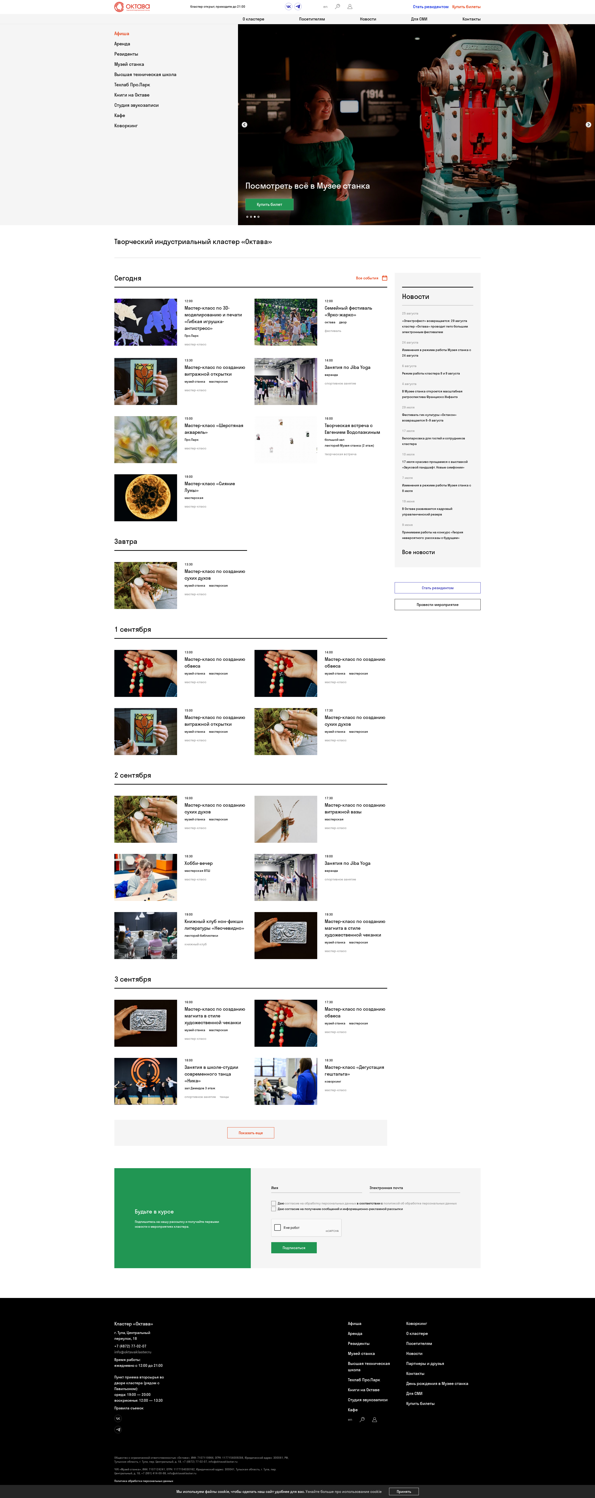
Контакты (472, 19)
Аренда (122, 44)
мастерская (218, 381)
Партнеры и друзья (425, 1363)
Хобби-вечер (199, 863)
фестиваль (333, 331)
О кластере (253, 19)
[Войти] (350, 6)
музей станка (195, 381)
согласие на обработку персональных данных (320, 1203)
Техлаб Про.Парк (132, 84)
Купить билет (269, 204)
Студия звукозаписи (136, 105)
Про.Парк (192, 336)
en (325, 6)
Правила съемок (129, 1408)
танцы (224, 1097)
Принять (404, 1491)
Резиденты (126, 54)
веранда (331, 375)
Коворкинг (126, 125)
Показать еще (251, 1132)
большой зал (334, 440)
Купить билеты (466, 6)
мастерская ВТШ (197, 871)
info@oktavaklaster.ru (132, 1352)
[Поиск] (337, 6)
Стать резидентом (431, 6)
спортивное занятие (340, 383)
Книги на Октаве (131, 95)
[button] (244, 124)
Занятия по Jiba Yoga (347, 367)
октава (330, 322)
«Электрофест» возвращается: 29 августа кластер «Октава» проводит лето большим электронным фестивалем (435, 326)
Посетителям (312, 19)
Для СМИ (419, 19)
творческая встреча (341, 454)
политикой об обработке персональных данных (420, 1203)
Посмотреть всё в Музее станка (307, 185)
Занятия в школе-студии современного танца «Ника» (211, 1073)
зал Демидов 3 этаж (200, 1088)
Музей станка (129, 64)
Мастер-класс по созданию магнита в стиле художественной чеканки (355, 928)
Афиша (121, 33)
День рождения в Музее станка (437, 1383)
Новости (368, 19)
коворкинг (333, 1081)
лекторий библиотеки (201, 935)
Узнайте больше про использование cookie (344, 1491)
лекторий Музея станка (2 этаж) (349, 445)
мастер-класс (195, 344)
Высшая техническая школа (145, 74)
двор (343, 322)
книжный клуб (196, 944)
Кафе (119, 115)
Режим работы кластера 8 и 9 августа (431, 373)
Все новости (418, 551)
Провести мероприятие (438, 604)
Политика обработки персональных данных (143, 1481)
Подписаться (294, 1247)
